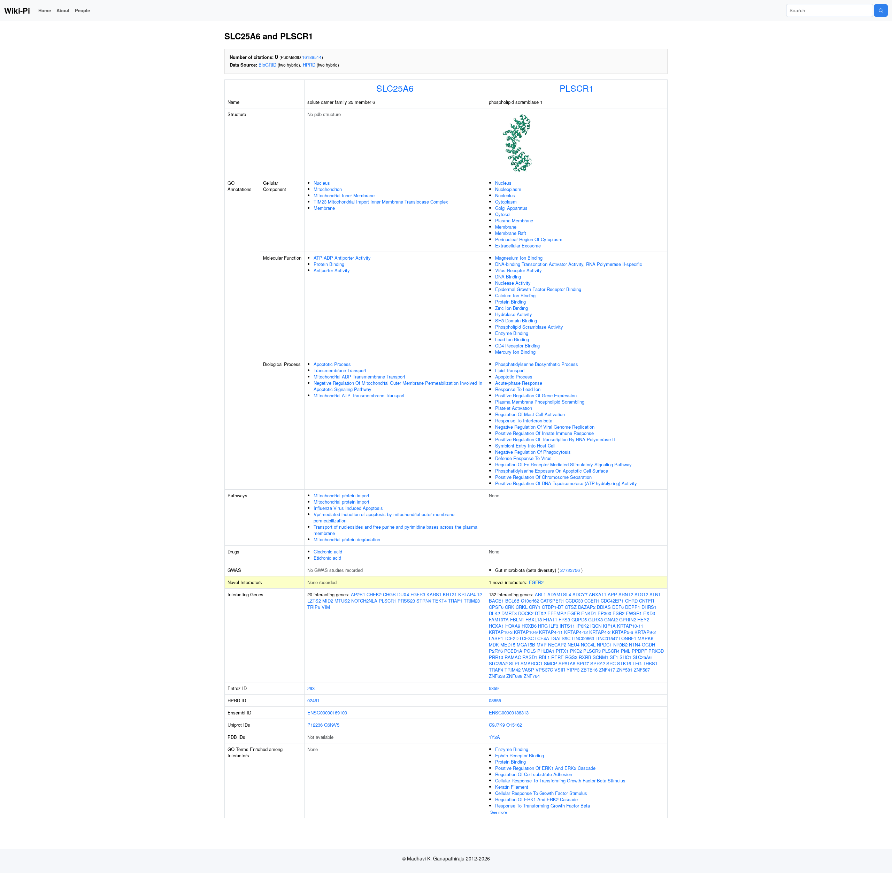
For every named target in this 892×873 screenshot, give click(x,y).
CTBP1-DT (552, 607)
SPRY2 (597, 663)
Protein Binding (329, 264)
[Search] (881, 10)
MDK (494, 644)
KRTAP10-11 (630, 625)
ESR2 (618, 613)
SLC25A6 (395, 88)
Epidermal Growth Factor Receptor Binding (538, 289)
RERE (557, 657)
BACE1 (496, 600)
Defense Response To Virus (523, 458)
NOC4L (588, 644)
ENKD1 (588, 613)
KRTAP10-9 (526, 632)
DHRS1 (648, 607)
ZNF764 (532, 676)
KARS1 (433, 594)
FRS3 (564, 619)
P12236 (315, 724)
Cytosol (502, 214)
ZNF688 (514, 676)
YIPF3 (573, 669)
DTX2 (540, 613)
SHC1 (625, 657)
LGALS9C (560, 638)
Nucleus (322, 182)
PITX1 (562, 651)
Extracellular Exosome (518, 245)
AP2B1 (358, 594)
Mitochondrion (328, 189)
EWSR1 (634, 613)
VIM (326, 607)
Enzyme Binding (511, 333)
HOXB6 (529, 625)
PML (625, 651)
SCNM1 (600, 657)
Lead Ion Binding (512, 339)
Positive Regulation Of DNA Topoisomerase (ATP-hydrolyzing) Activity (566, 483)
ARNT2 (625, 594)
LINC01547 (606, 638)
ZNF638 (497, 676)
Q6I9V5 (331, 724)
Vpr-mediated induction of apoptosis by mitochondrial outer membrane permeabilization (384, 517)
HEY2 (643, 619)
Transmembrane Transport (340, 370)
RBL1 (544, 657)
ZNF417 (607, 669)
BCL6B (512, 600)
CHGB (389, 594)
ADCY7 (579, 594)
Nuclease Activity (513, 282)
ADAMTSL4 (559, 594)
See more (498, 812)
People (82, 10)
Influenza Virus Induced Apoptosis (348, 508)
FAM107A (499, 619)
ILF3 (553, 625)
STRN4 (423, 600)
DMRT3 (509, 613)
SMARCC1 (532, 663)
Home (44, 10)
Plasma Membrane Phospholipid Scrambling (539, 401)
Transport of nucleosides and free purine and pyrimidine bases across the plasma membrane (395, 529)
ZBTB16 (589, 669)
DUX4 (403, 594)
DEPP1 (632, 607)
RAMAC (513, 657)
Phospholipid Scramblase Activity (529, 326)
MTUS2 (342, 600)
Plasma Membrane (514, 220)
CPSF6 (496, 607)
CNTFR (646, 600)
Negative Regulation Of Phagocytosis (533, 452)
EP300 (604, 613)
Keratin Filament (511, 786)
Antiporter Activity (332, 270)
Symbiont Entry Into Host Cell (525, 445)
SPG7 (583, 663)
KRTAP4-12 (470, 594)
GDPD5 (579, 619)
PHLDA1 (545, 651)
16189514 (312, 57)
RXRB (585, 657)
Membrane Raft (510, 233)
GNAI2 (611, 619)
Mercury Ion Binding (515, 352)
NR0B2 (620, 644)
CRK (509, 607)
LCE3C (527, 638)
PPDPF (639, 651)
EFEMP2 (556, 613)
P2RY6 (496, 651)
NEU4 (573, 644)
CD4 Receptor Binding (517, 345)
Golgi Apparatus (511, 208)
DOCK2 (525, 613)
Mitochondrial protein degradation (347, 539)
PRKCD (656, 651)
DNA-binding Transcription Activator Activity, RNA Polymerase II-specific (568, 264)
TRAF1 (455, 600)
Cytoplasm (506, 201)
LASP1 (496, 638)
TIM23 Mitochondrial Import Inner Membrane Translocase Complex (381, 201)
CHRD (631, 600)
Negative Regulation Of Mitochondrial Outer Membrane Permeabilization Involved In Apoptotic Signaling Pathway (398, 386)
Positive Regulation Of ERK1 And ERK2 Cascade (545, 768)
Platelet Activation (513, 408)
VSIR (559, 669)
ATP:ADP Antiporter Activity (342, 257)
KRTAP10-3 (501, 632)
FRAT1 (550, 619)
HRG (543, 625)
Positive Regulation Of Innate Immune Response (544, 433)
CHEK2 (374, 594)
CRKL (522, 607)
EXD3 (649, 613)
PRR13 (496, 657)
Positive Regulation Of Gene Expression (536, 395)
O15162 (514, 724)
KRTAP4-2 (599, 632)
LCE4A (542, 638)
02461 (313, 700)
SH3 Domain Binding (516, 320)
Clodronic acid (328, 551)
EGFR (573, 613)
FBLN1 (517, 619)
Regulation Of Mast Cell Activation (530, 414)
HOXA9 (512, 625)
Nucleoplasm (508, 189)
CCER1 (591, 600)
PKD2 (576, 651)
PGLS (530, 651)
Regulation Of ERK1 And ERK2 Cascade (536, 799)
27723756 (570, 570)
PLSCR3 (592, 651)
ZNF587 (642, 669)
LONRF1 (627, 638)
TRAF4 (496, 669)
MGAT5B (526, 644)
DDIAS (604, 607)
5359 (494, 688)
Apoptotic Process (332, 364)
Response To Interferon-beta (523, 420)
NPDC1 (604, 644)
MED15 (507, 644)
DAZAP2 (586, 607)
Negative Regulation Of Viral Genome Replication (544, 426)
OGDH (648, 644)
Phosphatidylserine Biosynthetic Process (536, 364)
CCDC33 (574, 600)
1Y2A (494, 737)
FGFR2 (536, 582)
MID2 (327, 600)
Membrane (324, 208)
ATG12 (641, 594)
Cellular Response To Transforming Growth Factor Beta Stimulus (560, 780)
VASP (528, 669)
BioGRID (267, 64)
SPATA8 (567, 663)
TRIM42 (513, 669)
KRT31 (450, 594)
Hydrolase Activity (513, 314)
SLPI (514, 663)
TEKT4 (439, 600)
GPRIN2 (627, 619)
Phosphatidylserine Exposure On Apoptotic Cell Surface (551, 470)
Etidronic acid (327, 557)
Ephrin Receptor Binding (519, 755)
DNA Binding (508, 276)
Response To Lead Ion (517, 389)
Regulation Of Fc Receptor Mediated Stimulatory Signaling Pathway (563, 464)
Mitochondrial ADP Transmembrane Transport (359, 376)
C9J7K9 (497, 724)
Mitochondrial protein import (341, 495)
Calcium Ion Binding (515, 295)
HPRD (309, 64)
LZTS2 (314, 600)
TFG (636, 663)
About (62, 10)
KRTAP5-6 (622, 632)
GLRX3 (595, 619)
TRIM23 (472, 600)
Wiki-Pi (17, 10)
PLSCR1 (577, 88)
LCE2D (511, 638)
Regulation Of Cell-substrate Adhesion (533, 774)
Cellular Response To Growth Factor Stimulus (541, 793)
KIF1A (609, 625)
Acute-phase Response (518, 383)
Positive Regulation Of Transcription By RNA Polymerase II (555, 439)
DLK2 (494, 613)
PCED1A (513, 651)
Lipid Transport (510, 370)
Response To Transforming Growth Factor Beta (542, 805)
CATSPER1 (552, 600)
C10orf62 (530, 600)
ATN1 (655, 594)
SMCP (550, 663)
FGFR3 (417, 594)
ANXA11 (597, 594)
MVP (542, 644)
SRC (611, 663)
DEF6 (618, 607)
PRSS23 (406, 600)
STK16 (624, 663)
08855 (495, 700)
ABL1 (540, 594)
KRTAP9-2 (645, 632)
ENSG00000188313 (509, 712)
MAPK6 (645, 638)
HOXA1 (496, 625)
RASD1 (529, 657)
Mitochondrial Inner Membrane (344, 195)
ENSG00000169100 (327, 712)
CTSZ (571, 607)
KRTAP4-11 (551, 632)
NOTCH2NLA (364, 600)
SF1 (614, 657)
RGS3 (571, 657)
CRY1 (534, 607)
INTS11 (567, 625)
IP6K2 (582, 625)
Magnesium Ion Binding (519, 257)
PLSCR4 (611, 651)
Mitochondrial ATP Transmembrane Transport (359, 395)
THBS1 (650, 663)
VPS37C (544, 669)
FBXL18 (533, 619)
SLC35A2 (498, 663)
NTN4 (634, 644)
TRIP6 (313, 607)
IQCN (595, 625)
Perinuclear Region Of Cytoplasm (528, 239)
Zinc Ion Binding (511, 308)
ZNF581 (624, 669)
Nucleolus (505, 195)
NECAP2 (557, 644)
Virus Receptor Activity (518, 270)
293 (311, 688)
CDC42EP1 (612, 600)
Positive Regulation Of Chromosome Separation (543, 477)
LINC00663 (583, 638)
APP (612, 594)
